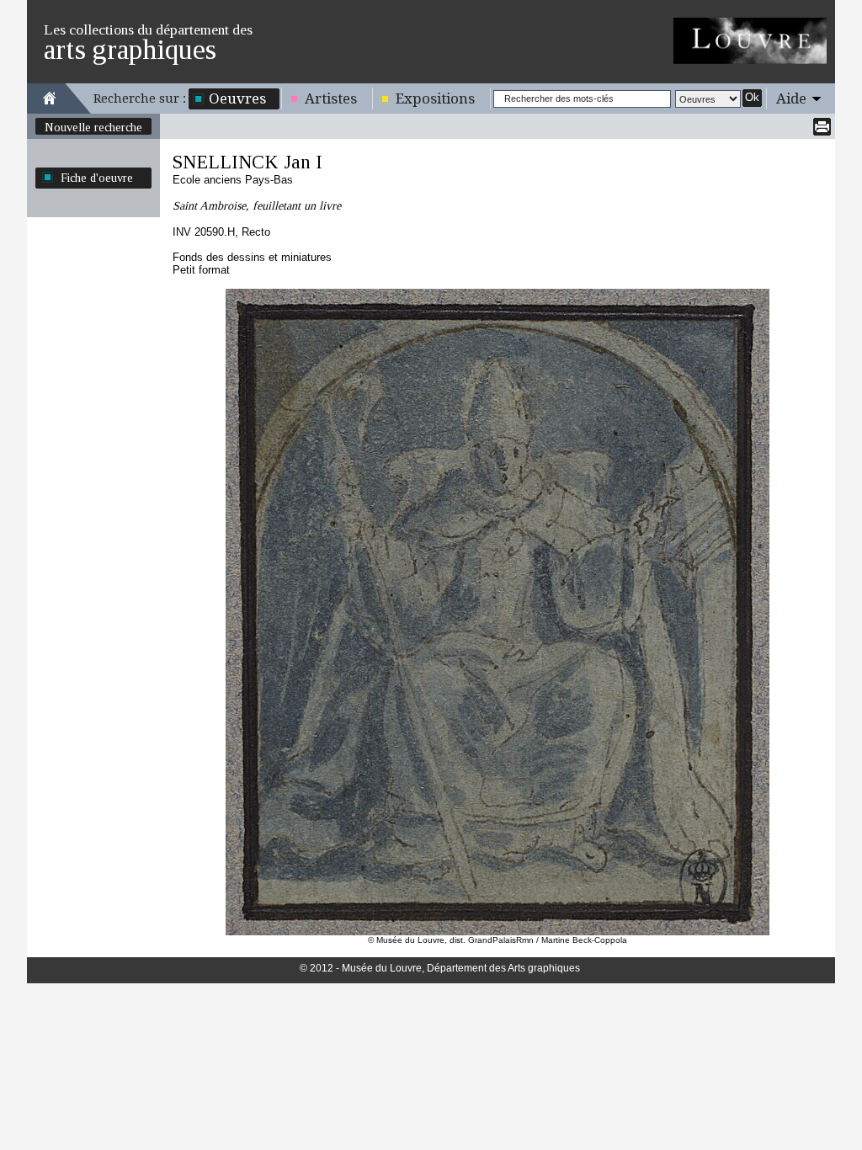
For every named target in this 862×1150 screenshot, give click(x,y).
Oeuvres (237, 98)
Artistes (331, 98)
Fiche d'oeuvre (97, 177)
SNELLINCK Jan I (247, 162)
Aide (791, 98)
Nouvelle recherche (93, 127)
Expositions (435, 98)
